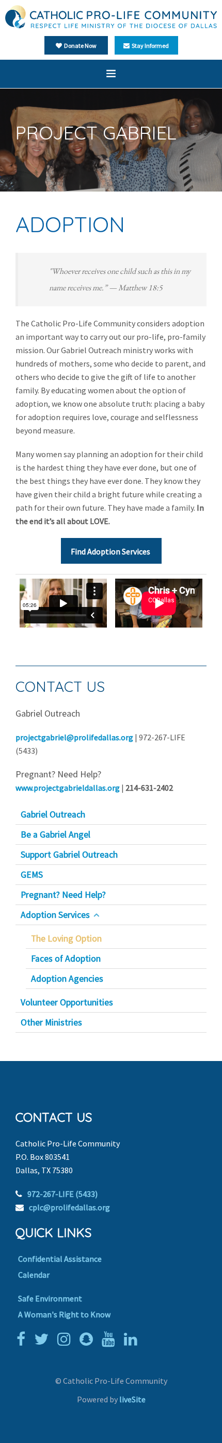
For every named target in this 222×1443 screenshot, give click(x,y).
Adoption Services (55, 914)
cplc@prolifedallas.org (69, 1207)
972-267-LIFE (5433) (62, 1194)
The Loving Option (66, 938)
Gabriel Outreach (53, 814)
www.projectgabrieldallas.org (67, 788)
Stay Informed (149, 45)
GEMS (32, 874)
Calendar (34, 1275)
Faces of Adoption (66, 958)
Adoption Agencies (67, 978)
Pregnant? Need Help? (63, 894)
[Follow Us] (44, 1339)
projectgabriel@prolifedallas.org (74, 737)
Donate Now (79, 45)
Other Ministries (51, 1022)
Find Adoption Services (111, 551)
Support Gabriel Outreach (69, 854)
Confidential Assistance (60, 1259)
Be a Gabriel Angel (55, 834)
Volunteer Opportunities (67, 1002)
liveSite (132, 1399)
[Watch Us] (111, 1339)
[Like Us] (23, 1339)
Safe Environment (50, 1298)
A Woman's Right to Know (64, 1314)
